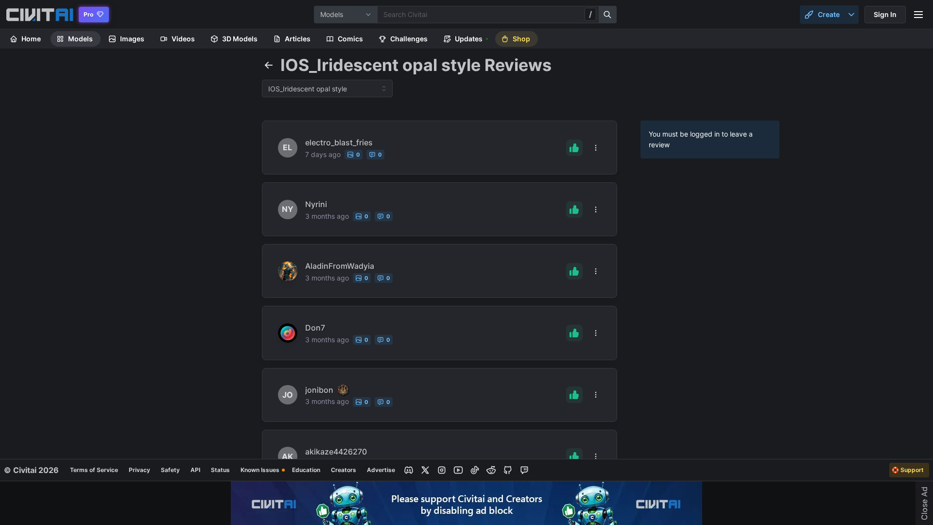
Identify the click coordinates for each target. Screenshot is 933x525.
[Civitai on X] (425, 470)
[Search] (608, 14)
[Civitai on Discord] (408, 470)
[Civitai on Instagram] (441, 470)
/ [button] (590, 14)
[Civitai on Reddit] (491, 470)
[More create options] (851, 14)
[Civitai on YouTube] (458, 470)
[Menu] (918, 14)
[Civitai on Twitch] (524, 470)
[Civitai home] (39, 14)
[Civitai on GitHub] (508, 470)
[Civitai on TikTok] (474, 470)
